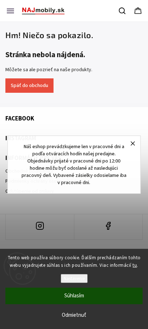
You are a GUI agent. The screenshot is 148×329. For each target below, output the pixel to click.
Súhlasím (74, 296)
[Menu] (10, 11)
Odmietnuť (74, 315)
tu (135, 265)
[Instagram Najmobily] (39, 226)
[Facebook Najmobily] (108, 226)
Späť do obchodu (29, 85)
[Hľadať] (122, 11)
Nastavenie (74, 278)
